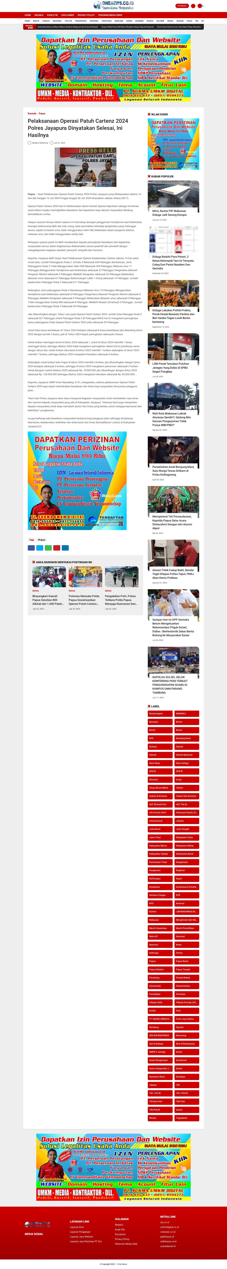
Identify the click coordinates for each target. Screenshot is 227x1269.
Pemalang (154, 978)
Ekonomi (139, 21)
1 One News (121, 1264)
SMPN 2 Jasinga (157, 1052)
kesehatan (154, 887)
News (178, 944)
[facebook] (24, 6)
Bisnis (129, 21)
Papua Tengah (183, 969)
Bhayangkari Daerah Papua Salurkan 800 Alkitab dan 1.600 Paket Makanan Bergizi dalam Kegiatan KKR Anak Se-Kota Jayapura (47, 600)
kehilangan (155, 879)
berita (179, 722)
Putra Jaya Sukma (185, 1019)
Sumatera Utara (157, 1077)
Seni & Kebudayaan (185, 1043)
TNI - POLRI (155, 1093)
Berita (36, 21)
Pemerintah (81, 21)
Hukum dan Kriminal (186, 796)
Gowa (179, 779)
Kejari (179, 879)
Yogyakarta (181, 1118)
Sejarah (180, 1027)
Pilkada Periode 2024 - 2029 (187, 1002)
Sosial (170, 21)
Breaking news (183, 738)
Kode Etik (52, 15)
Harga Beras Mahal (158, 788)
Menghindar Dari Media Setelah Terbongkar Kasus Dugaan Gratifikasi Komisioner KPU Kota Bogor (187, 920)
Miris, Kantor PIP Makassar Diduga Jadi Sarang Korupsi (169, 212)
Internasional (155, 821)
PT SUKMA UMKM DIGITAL (161, 1019)
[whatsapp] (48, 548)
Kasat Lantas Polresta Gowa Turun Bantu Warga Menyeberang (144, 27)
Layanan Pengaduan (80, 1231)
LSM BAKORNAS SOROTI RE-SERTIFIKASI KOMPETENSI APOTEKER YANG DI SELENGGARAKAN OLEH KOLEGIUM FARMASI (187, 911)
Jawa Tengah (182, 829)
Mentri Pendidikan (185, 928)
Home (28, 15)
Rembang (154, 1027)
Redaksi (39, 15)
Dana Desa (154, 763)
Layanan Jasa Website (81, 1236)
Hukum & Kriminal (158, 796)
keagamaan (182, 862)
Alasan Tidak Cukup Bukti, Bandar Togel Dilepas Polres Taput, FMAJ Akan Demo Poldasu (173, 573)
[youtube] (37, 6)
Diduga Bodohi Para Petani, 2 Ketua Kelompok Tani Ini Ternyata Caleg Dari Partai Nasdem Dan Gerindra (173, 262)
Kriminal (94, 21)
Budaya (180, 21)
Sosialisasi (181, 1060)
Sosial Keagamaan (158, 1060)
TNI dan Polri (155, 1101)
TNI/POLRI (154, 1110)
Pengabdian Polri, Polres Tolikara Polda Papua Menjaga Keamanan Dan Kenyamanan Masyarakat (121, 600)
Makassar (154, 920)
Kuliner (160, 21)
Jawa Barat (154, 829)
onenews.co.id (167, 1231)
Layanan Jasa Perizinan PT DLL (86, 1241)
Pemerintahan (183, 986)
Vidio (203, 21)
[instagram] (32, 6)
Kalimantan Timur (158, 862)
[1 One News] (113, 10)
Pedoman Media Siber (110, 15)
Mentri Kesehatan (158, 928)
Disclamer (120, 1234)
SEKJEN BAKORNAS (159, 1035)
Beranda (32, 113)
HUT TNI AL (181, 804)
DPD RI (152, 771)
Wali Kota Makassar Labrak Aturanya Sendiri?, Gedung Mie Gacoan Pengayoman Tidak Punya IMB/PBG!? (171, 419)
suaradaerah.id (167, 1246)
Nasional (57, 21)
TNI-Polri (180, 1101)
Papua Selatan (156, 969)
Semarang (181, 1035)
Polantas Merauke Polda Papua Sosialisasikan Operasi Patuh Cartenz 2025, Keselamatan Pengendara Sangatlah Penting (84, 600)
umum (179, 1110)
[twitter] (28, 6)
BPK (151, 738)
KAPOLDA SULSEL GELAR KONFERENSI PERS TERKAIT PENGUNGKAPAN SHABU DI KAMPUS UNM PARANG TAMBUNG (169, 684)
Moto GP (153, 936)
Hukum (179, 788)
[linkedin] (65, 548)
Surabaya (180, 1077)
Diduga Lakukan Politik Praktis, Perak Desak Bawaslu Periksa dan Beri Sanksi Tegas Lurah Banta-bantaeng (173, 316)
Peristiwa (107, 21)
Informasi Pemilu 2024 (187, 812)
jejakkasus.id (167, 1236)
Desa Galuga (182, 763)
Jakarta (180, 821)
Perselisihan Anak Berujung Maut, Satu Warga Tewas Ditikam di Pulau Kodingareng (173, 470)
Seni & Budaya (156, 1043)
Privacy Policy (86, 15)
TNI (196, 21)
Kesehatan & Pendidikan (187, 887)
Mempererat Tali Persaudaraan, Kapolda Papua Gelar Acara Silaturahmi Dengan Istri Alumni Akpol (172, 522)
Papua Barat (182, 961)
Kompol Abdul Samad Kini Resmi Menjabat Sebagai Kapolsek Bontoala (91, 27)
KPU (151, 903)
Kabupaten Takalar (158, 854)
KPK (178, 895)
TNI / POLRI (182, 1093)
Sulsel (179, 1068)
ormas (179, 953)
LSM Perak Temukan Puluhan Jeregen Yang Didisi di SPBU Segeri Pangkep (170, 367)
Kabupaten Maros (158, 845)
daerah (179, 746)
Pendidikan (154, 994)
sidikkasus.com (168, 1241)
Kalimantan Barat (184, 854)
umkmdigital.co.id (169, 1227)
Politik (68, 21)
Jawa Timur (155, 837)
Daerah (46, 21)
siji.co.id (164, 1222)
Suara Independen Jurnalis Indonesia (161, 1068)
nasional (180, 936)
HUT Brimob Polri (157, 804)
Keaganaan (155, 870)
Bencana (119, 21)
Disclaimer (67, 15)
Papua (42, 113)
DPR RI (179, 771)
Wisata (150, 21)
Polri (189, 21)
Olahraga (153, 953)
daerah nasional (184, 755)
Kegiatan (180, 870)
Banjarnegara (156, 713)
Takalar (153, 1085)
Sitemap (182, 6)
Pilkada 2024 (155, 1002)
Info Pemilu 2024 (157, 812)
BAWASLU (181, 713)
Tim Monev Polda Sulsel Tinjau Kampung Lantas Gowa (190, 27)
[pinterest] (56, 548)
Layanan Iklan (77, 1227)
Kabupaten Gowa (184, 837)
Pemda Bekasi (183, 978)
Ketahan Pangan (157, 895)
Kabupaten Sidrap (185, 845)
